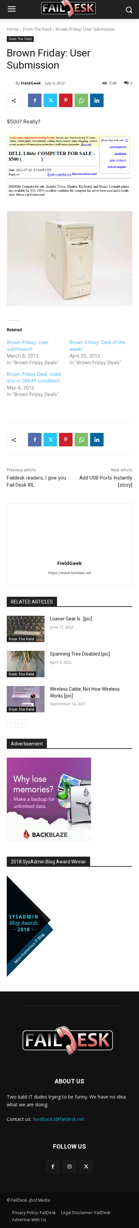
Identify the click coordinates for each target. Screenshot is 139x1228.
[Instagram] (69, 1166)
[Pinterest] (66, 100)
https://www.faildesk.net (69, 572)
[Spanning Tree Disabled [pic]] (26, 664)
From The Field (37, 29)
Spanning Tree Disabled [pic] (80, 654)
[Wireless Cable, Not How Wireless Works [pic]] (26, 699)
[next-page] (22, 723)
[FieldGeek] (11, 83)
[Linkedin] (97, 100)
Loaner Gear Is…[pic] (71, 618)
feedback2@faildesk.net (58, 1119)
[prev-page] (11, 723)
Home (13, 29)
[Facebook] (34, 100)
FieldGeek (31, 82)
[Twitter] (50, 100)
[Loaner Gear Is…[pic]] (26, 629)
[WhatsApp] (81, 100)
